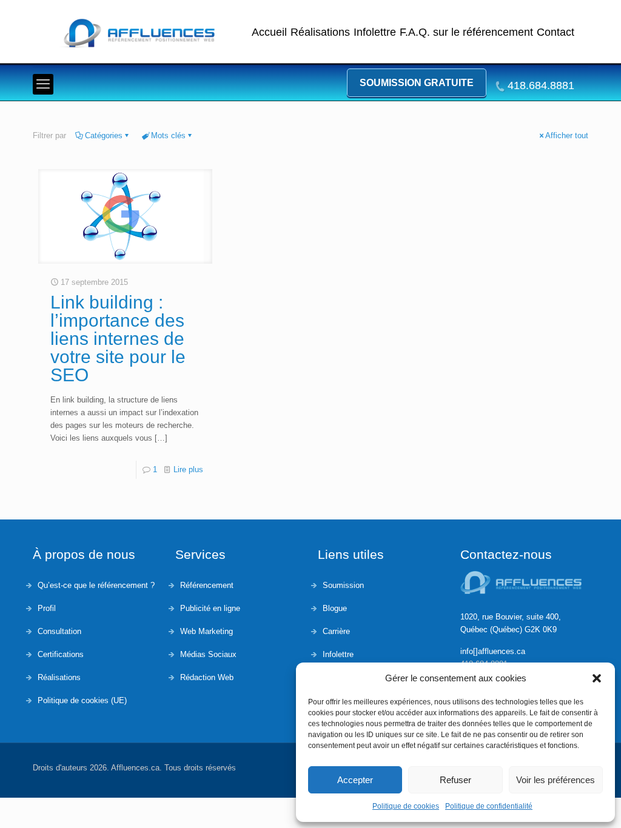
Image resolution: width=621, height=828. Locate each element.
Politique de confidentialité (488, 806)
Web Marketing (206, 631)
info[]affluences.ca (492, 651)
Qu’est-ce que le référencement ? (96, 585)
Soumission (343, 585)
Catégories (104, 135)
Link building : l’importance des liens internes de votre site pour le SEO (118, 338)
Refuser (455, 780)
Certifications (61, 654)
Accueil (269, 32)
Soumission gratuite (417, 83)
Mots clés (168, 135)
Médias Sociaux (208, 654)
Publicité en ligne (210, 608)
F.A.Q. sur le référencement (466, 32)
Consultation (59, 631)
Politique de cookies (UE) (82, 700)
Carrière (336, 631)
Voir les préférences (555, 780)
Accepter (355, 780)
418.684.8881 (541, 85)
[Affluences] (142, 33)
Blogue (335, 608)
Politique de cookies (405, 806)
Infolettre (375, 32)
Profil (47, 608)
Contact (555, 32)
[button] (597, 678)
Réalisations (320, 32)
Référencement (206, 585)
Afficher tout (566, 135)
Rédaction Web (206, 677)
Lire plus (188, 469)
